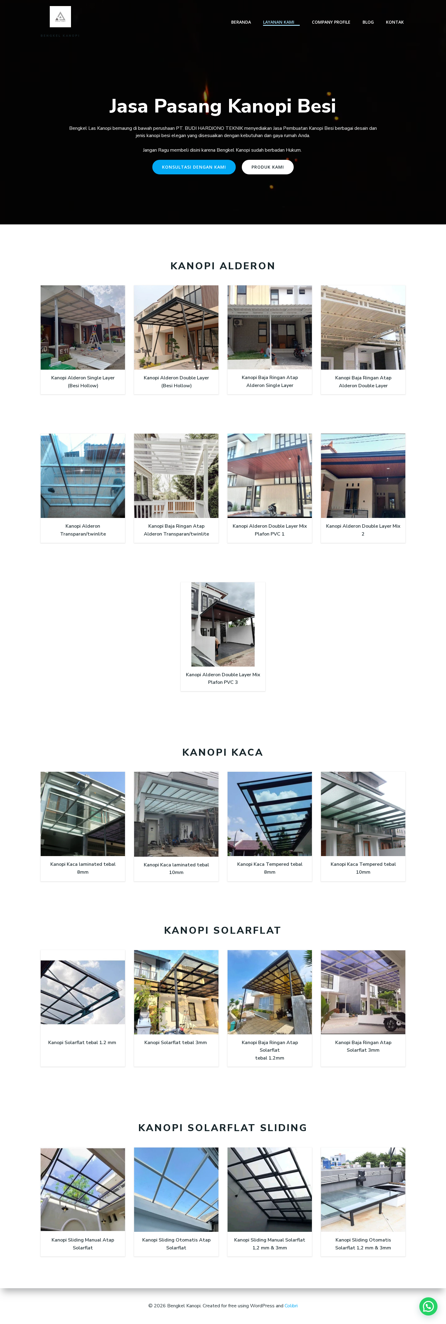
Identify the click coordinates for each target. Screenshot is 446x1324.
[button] (428, 1306)
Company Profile (331, 22)
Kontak (395, 22)
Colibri (291, 1305)
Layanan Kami (278, 22)
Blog (368, 22)
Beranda (241, 22)
